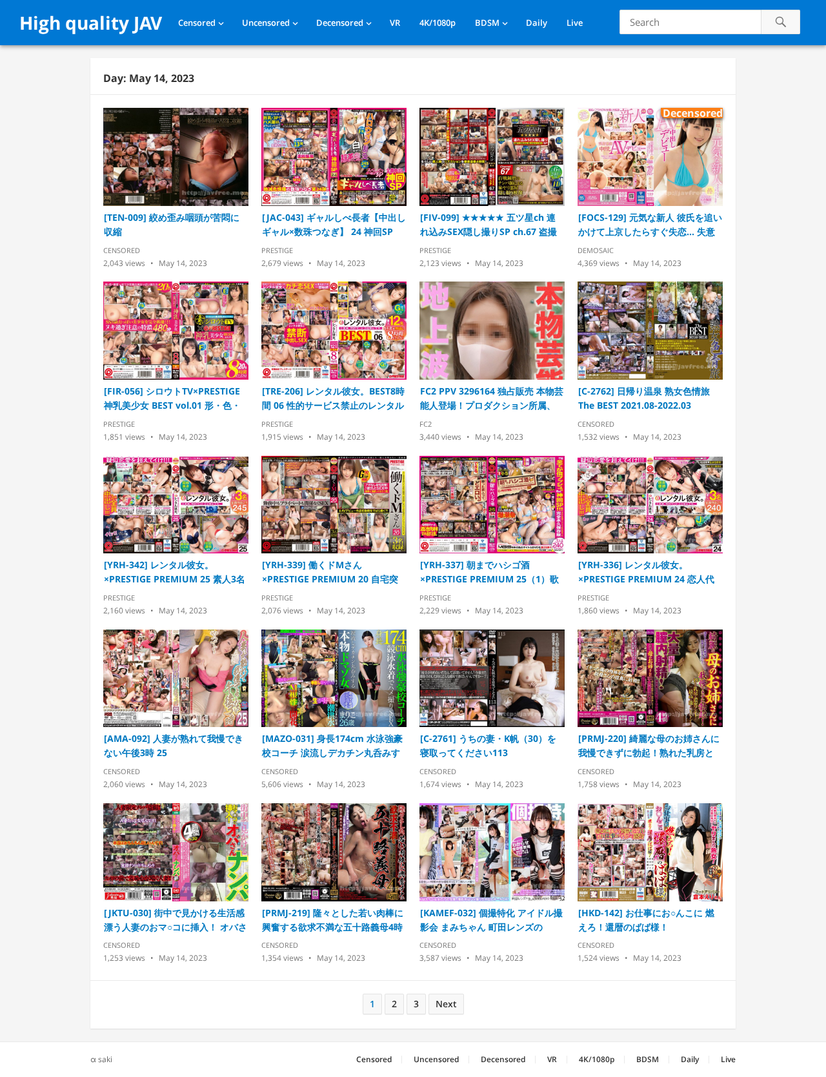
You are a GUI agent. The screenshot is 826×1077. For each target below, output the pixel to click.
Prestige (277, 250)
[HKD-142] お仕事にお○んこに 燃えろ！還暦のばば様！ (646, 920)
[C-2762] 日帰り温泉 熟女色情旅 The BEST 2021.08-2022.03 (644, 398)
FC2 (425, 424)
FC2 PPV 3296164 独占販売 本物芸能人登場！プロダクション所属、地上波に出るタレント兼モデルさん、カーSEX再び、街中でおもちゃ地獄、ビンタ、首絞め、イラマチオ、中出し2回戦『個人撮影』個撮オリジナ (491, 399)
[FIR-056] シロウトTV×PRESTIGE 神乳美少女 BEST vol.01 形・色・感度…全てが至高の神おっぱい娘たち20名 (175, 399)
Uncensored (266, 22)
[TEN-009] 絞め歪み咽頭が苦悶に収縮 (171, 224)
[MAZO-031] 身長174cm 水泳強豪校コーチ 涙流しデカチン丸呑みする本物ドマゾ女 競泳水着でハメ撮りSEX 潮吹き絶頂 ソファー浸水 (332, 746)
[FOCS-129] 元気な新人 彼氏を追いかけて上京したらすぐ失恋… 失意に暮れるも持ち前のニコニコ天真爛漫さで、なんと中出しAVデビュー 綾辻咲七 (650, 225)
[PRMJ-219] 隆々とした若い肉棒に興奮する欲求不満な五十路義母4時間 (332, 920)
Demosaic (596, 250)
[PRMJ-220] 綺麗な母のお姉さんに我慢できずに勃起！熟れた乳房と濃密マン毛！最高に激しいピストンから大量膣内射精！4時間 (649, 746)
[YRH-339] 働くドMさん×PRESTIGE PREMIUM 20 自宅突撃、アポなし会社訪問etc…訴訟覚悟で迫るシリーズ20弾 (331, 572)
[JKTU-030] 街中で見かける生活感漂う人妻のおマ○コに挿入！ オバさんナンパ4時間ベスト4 (175, 920)
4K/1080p (437, 22)
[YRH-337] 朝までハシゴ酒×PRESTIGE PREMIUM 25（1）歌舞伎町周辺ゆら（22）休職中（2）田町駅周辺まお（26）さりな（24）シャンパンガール (491, 572)
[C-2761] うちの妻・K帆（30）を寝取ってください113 (488, 745)
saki (105, 1059)
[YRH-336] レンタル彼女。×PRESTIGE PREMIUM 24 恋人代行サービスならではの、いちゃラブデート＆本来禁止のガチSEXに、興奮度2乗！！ (649, 572)
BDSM (487, 22)
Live (575, 22)
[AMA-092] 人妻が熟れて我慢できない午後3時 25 (173, 745)
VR (395, 22)
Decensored (339, 22)
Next (446, 1004)
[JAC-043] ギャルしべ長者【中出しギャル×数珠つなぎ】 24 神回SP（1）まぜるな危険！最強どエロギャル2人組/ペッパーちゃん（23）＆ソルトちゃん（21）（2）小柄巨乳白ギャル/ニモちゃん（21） (334, 225)
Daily (536, 22)
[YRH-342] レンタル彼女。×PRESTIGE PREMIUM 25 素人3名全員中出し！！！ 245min (174, 572)
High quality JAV (90, 22)
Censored (197, 22)
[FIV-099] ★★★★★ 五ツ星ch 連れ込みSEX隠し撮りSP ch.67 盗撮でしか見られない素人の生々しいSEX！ (488, 225)
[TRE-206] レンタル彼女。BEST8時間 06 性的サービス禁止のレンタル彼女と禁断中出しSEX (333, 399)
